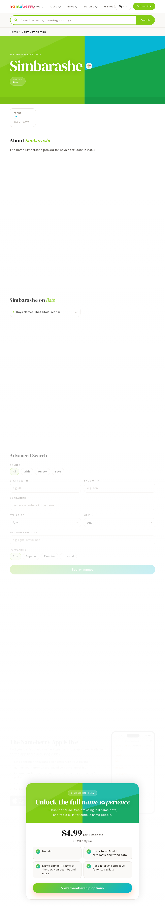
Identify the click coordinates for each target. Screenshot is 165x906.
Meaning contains (23, 532)
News (70, 6)
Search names (82, 570)
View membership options (82, 888)
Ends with (91, 480)
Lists (54, 6)
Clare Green (20, 54)
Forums (89, 6)
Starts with (19, 480)
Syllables (17, 515)
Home (14, 32)
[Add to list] (89, 66)
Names (35, 6)
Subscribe (144, 6)
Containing (18, 498)
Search (145, 20)
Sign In (123, 6)
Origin (89, 515)
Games (108, 6)
